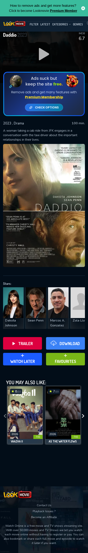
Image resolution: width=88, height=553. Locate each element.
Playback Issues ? (44, 511)
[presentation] (5, 416)
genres (78, 24)
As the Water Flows (63, 441)
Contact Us (44, 505)
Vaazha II (17, 441)
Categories (60, 24)
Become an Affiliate (44, 517)
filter (34, 24)
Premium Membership (44, 97)
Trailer (25, 343)
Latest (45, 24)
